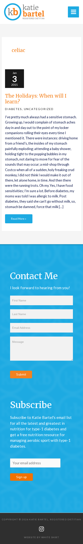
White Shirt (50, 537)
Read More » (18, 217)
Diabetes (13, 109)
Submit (21, 374)
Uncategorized (39, 109)
